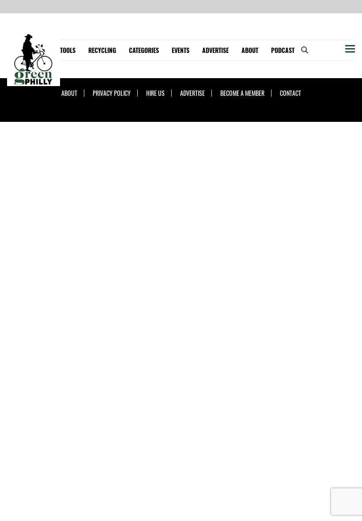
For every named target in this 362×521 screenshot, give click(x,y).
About (249, 50)
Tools (67, 50)
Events (180, 50)
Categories (144, 50)
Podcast (282, 50)
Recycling (102, 50)
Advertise (215, 50)
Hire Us (155, 93)
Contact (290, 93)
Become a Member (242, 93)
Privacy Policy (112, 93)
